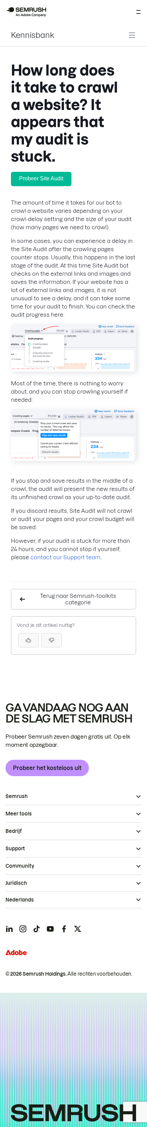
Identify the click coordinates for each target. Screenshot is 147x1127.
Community (19, 866)
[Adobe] (16, 952)
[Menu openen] (138, 12)
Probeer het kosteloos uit (47, 768)
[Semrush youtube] (50, 929)
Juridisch (16, 883)
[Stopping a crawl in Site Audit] (73, 459)
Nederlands (19, 900)
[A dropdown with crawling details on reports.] (73, 370)
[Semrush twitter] (77, 929)
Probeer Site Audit (41, 178)
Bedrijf (13, 831)
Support (15, 848)
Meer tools (18, 813)
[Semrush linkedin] (9, 929)
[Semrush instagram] (23, 929)
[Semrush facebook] (64, 929)
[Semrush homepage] (25, 12)
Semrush (16, 796)
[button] (51, 640)
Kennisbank (32, 35)
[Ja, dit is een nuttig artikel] (28, 640)
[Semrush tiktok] (36, 929)
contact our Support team (65, 557)
